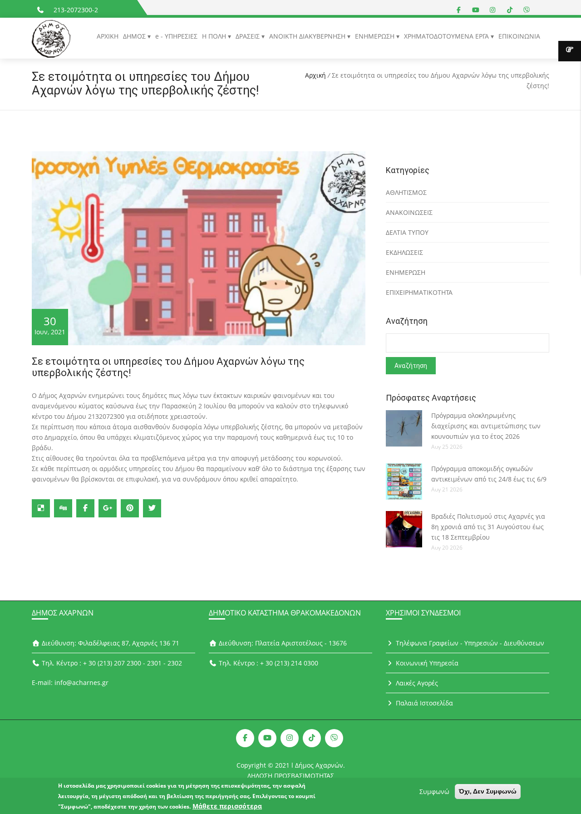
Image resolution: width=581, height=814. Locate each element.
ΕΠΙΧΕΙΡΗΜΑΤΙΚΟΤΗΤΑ (419, 292)
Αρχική (315, 75)
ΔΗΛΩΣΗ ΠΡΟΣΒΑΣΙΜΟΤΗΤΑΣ (290, 775)
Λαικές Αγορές (416, 683)
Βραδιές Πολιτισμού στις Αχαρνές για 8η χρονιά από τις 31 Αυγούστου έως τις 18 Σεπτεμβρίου (488, 526)
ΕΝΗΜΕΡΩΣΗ (375, 36)
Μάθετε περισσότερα (227, 806)
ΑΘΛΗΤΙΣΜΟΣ (406, 192)
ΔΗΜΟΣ (135, 36)
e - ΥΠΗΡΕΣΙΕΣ (176, 36)
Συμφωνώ (434, 791)
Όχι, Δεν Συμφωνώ (488, 791)
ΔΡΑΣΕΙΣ (248, 36)
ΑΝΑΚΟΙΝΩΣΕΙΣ (409, 212)
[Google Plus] (107, 508)
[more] (569, 51)
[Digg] (63, 508)
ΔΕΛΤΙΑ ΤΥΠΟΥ (407, 232)
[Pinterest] (130, 508)
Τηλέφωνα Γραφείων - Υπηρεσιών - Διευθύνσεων (469, 643)
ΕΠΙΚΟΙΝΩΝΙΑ (519, 36)
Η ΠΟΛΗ (215, 36)
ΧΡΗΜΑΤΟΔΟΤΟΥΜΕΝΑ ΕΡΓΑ (447, 36)
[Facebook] (85, 508)
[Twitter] (152, 508)
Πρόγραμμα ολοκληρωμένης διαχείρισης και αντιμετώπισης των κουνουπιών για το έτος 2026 (486, 426)
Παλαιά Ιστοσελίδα (423, 703)
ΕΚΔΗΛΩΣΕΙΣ (404, 252)
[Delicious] (41, 508)
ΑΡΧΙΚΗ (107, 36)
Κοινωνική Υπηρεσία (426, 663)
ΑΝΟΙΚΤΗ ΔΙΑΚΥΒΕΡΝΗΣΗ (308, 36)
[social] (459, 9)
